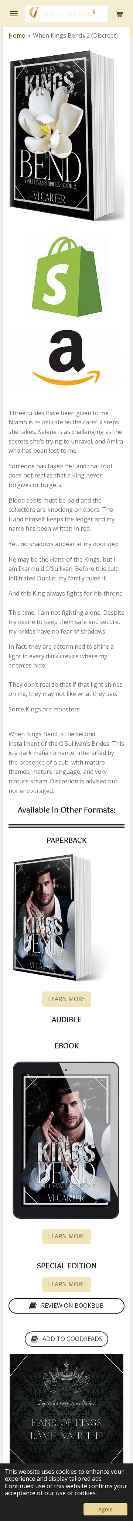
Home (16, 35)
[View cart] (119, 14)
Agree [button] (105, 1509)
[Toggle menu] (14, 14)
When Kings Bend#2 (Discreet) (75, 35)
